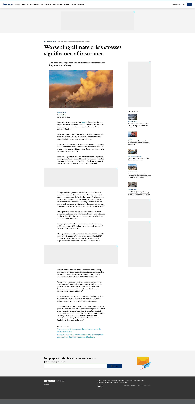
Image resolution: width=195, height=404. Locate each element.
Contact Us (80, 4)
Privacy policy (121, 380)
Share (68, 117)
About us (109, 382)
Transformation (34, 4)
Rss (126, 382)
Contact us (115, 382)
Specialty (66, 4)
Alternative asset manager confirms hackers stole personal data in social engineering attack (139, 192)
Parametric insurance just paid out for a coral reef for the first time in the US (138, 125)
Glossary (104, 380)
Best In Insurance (57, 4)
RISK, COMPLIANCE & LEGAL (134, 156)
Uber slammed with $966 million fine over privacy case (139, 159)
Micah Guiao (62, 115)
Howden (84, 122)
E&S (42, 4)
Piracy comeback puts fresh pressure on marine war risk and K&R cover (139, 142)
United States (176, 4)
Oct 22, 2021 (61, 117)
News (24, 4)
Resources (48, 4)
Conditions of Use (102, 382)
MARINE (130, 139)
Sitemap (122, 382)
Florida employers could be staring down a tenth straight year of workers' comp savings (139, 175)
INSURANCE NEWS (132, 121)
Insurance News (51, 41)
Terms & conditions (112, 380)
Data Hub (73, 4)
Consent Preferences (139, 380)
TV (28, 4)
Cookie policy (129, 380)
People (99, 380)
